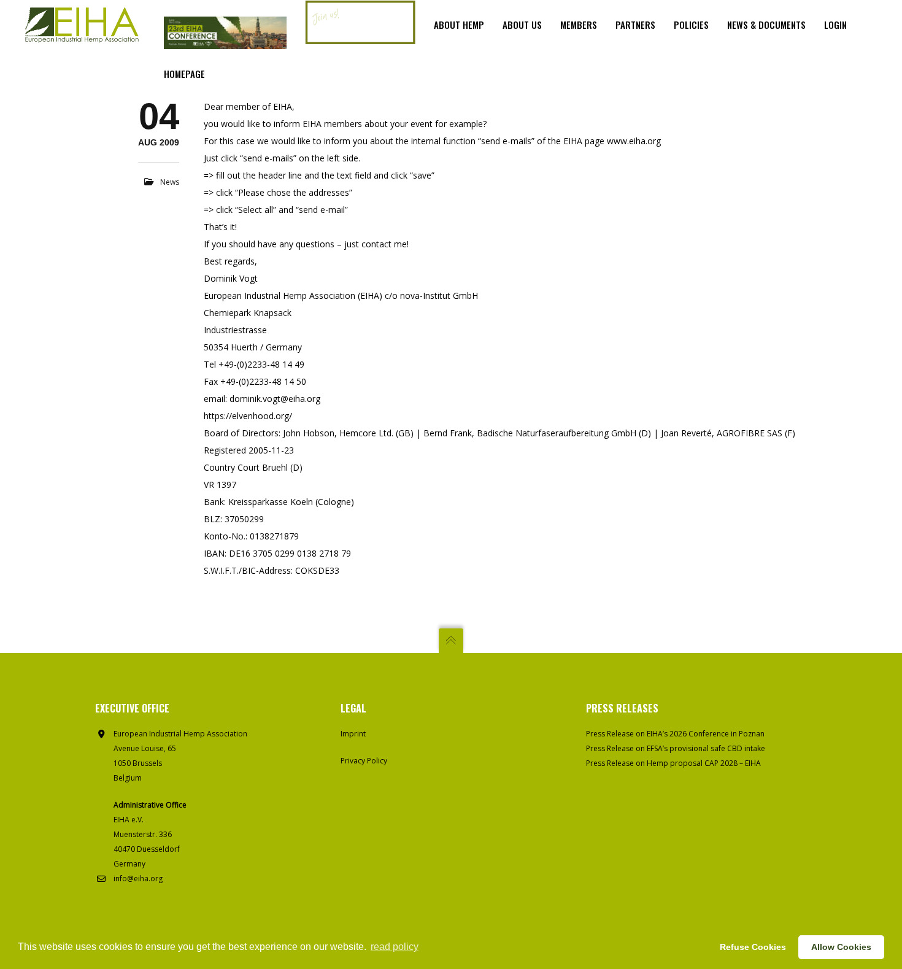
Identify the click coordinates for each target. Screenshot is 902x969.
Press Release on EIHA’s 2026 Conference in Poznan (675, 733)
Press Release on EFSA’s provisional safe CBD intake (675, 748)
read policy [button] (394, 946)
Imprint (353, 733)
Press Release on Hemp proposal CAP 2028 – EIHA (673, 763)
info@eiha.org (138, 878)
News (169, 182)
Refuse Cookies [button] (753, 947)
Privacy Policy (364, 760)
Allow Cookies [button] (841, 947)
